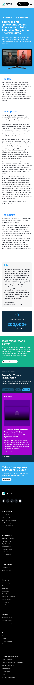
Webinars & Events (7, 599)
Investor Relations (7, 641)
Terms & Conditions (7, 659)
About (3, 635)
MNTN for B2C (6, 514)
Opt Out (4, 674)
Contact (4, 644)
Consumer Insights (7, 620)
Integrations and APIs (7, 549)
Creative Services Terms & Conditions (12, 662)
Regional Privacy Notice (8, 677)
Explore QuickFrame (9, 362)
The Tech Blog (6, 583)
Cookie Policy (6, 671)
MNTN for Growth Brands (9, 520)
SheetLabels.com (8, 390)
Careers (4, 638)
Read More (7, 452)
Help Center (5, 604)
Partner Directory (6, 594)
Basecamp (5, 588)
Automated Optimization (8, 538)
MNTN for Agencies (7, 525)
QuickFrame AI (6, 567)
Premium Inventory (7, 541)
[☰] (30, 4)
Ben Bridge (26, 390)
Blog (3, 585)
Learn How (6, 479)
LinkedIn (12, 501)
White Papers (5, 602)
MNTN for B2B (6, 517)
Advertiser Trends (7, 617)
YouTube (20, 501)
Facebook (3, 501)
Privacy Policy (6, 668)
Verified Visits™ (6, 552)
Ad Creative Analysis (7, 623)
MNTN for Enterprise (7, 523)
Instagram (16, 501)
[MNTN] (7, 3)
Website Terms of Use (8, 665)
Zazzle (18, 390)
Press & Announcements (8, 596)
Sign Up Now (23, 4)
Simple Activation (6, 546)
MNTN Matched (6, 554)
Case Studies (5, 591)
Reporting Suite (6, 544)
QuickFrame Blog (6, 570)
